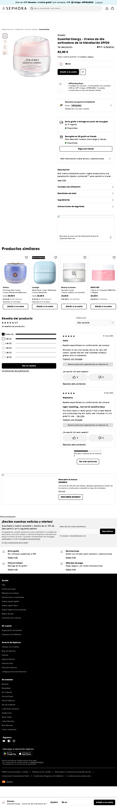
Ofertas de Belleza (36, 762)
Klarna (91, 57)
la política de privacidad (29, 539)
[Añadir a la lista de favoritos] (26, 257)
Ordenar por (81, 318)
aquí (34, 760)
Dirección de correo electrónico (73, 527)
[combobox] (95, 322)
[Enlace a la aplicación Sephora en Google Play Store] (10, 753)
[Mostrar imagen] (5, 36)
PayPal (83, 57)
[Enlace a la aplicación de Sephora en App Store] (25, 753)
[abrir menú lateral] (3, 8)
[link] (29, 366)
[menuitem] (107, 8)
